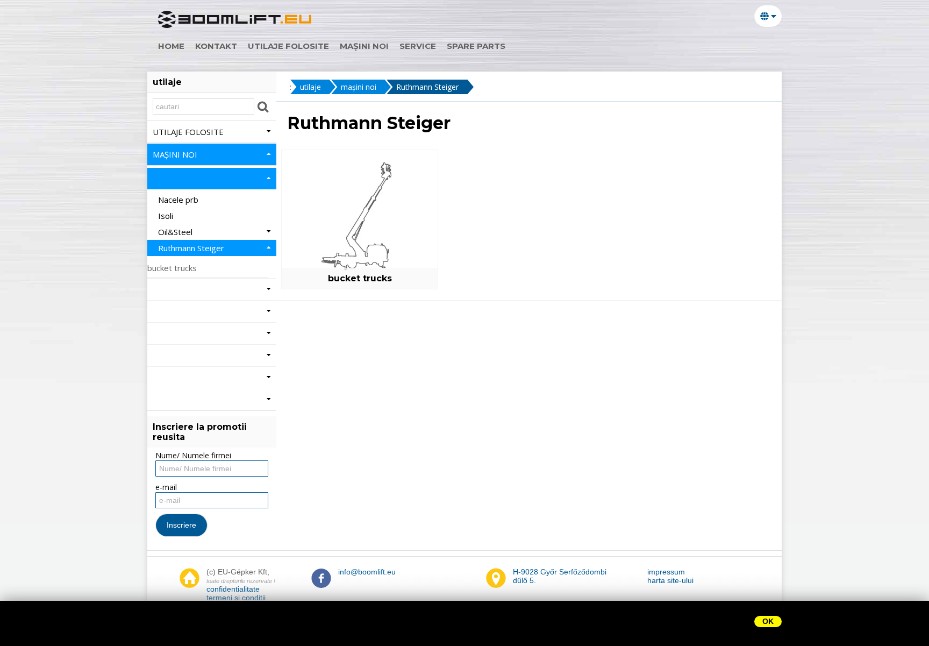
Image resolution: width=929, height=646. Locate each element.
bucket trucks (360, 278)
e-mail (166, 487)
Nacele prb (179, 199)
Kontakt (216, 46)
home (171, 46)
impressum (666, 571)
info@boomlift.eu (367, 571)
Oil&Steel (176, 231)
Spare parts (476, 46)
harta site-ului (670, 580)
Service (417, 46)
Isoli (166, 215)
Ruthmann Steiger (427, 87)
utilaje (310, 87)
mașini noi (364, 46)
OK (768, 621)
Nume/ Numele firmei (193, 455)
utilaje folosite (288, 46)
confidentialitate (233, 589)
